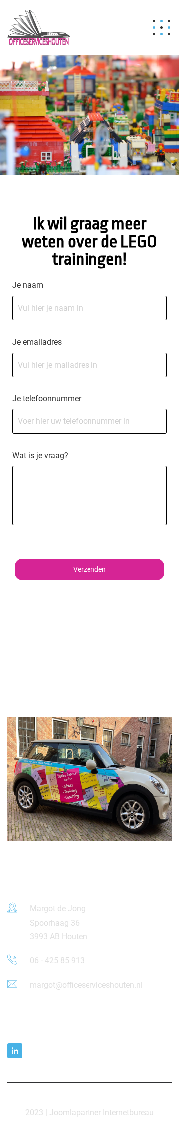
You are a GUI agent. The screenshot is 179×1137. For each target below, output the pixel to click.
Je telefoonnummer (46, 398)
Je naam (27, 285)
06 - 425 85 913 (57, 960)
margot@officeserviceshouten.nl (86, 985)
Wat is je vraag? (40, 455)
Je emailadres (37, 342)
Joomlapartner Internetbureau (101, 1112)
